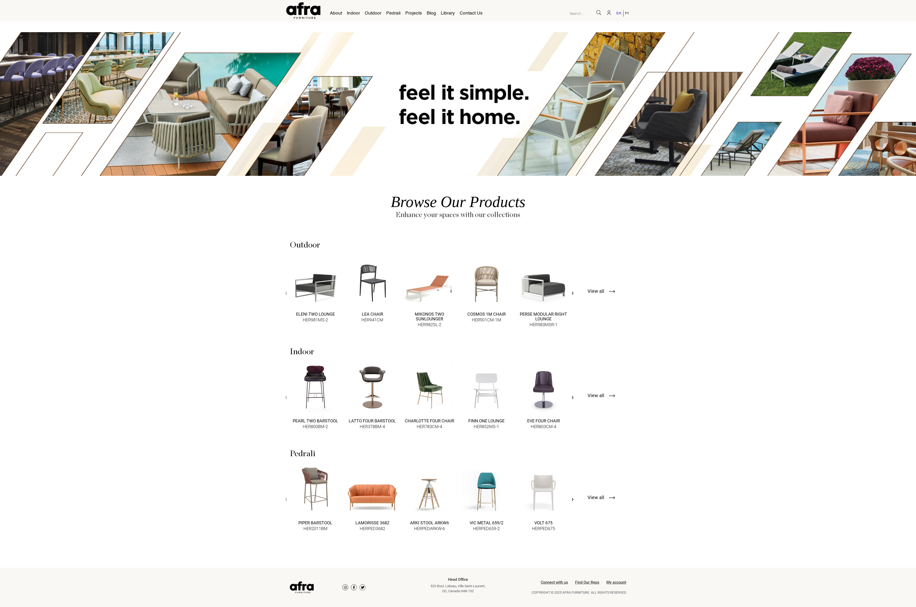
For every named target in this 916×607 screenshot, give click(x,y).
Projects (413, 13)
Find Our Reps (587, 582)
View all (596, 291)
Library (448, 13)
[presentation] (286, 293)
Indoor (353, 13)
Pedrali (393, 13)
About (336, 13)
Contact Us (471, 13)
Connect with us (554, 582)
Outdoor (373, 13)
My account (616, 582)
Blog (431, 13)
